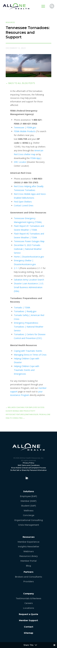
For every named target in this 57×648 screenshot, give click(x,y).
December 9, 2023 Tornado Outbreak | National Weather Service (28, 249)
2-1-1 (16, 268)
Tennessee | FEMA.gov (25, 127)
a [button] (43, 7)
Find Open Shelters (23, 201)
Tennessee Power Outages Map (29, 241)
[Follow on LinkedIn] (26, 478)
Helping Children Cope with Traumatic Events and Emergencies (26, 370)
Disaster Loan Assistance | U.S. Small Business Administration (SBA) (29, 287)
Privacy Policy (28, 463)
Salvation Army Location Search (29, 279)
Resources (10, 22)
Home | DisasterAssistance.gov (29, 256)
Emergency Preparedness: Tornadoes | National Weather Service (28, 326)
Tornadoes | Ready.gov (25, 311)
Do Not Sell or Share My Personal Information (28, 470)
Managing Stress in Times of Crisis (30, 354)
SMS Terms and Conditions (28, 465)
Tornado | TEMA (22, 307)
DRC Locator (20, 162)
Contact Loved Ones (23, 205)
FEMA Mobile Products (25, 131)
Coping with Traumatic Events (28, 350)
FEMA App (35, 158)
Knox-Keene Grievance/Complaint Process (28, 468)
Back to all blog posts (20, 83)
